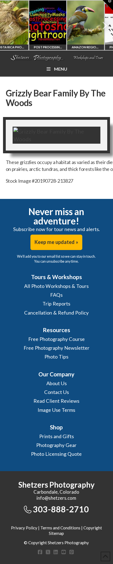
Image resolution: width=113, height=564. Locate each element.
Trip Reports (56, 304)
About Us (56, 383)
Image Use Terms (56, 410)
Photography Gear (56, 445)
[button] (108, 5)
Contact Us (56, 392)
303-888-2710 (61, 509)
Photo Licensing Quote (56, 454)
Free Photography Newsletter (56, 348)
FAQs (56, 295)
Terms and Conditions (60, 527)
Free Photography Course (56, 339)
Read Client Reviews (56, 401)
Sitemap (56, 533)
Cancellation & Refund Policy (56, 313)
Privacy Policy (24, 527)
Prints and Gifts (56, 436)
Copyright (92, 527)
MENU (60, 68)
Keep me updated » (56, 242)
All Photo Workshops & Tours (56, 286)
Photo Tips (56, 357)
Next (101, 25)
